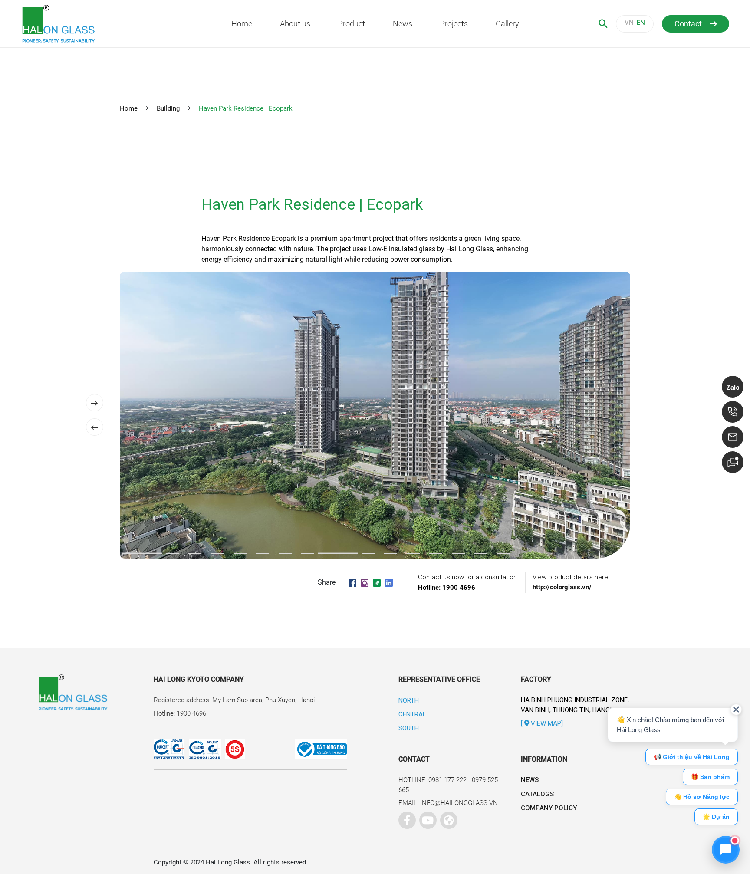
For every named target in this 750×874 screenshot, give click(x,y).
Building (168, 108)
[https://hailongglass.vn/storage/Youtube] (425, 818)
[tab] (142, 553)
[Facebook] (352, 582)
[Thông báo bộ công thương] (296, 749)
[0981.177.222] (732, 412)
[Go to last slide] (94, 427)
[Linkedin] (389, 582)
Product (351, 23)
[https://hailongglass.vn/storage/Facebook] (404, 818)
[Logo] (91, 24)
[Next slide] (94, 402)
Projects (454, 23)
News (402, 23)
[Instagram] (364, 582)
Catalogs (537, 794)
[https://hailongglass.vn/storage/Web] (446, 818)
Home (241, 23)
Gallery (507, 23)
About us (295, 23)
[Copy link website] (377, 582)
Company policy (549, 808)
